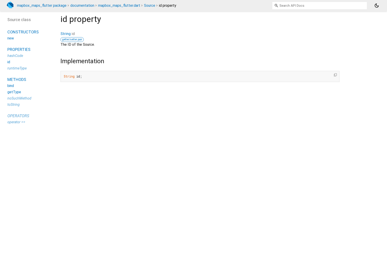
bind (10, 86)
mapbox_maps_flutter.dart (119, 5)
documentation (82, 5)
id (8, 62)
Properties (18, 49)
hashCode (15, 56)
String (65, 33)
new (10, 38)
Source (149, 5)
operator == (16, 122)
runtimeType (17, 68)
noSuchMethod (19, 98)
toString (13, 104)
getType (14, 92)
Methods (16, 79)
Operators (18, 115)
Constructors (23, 32)
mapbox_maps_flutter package (42, 5)
